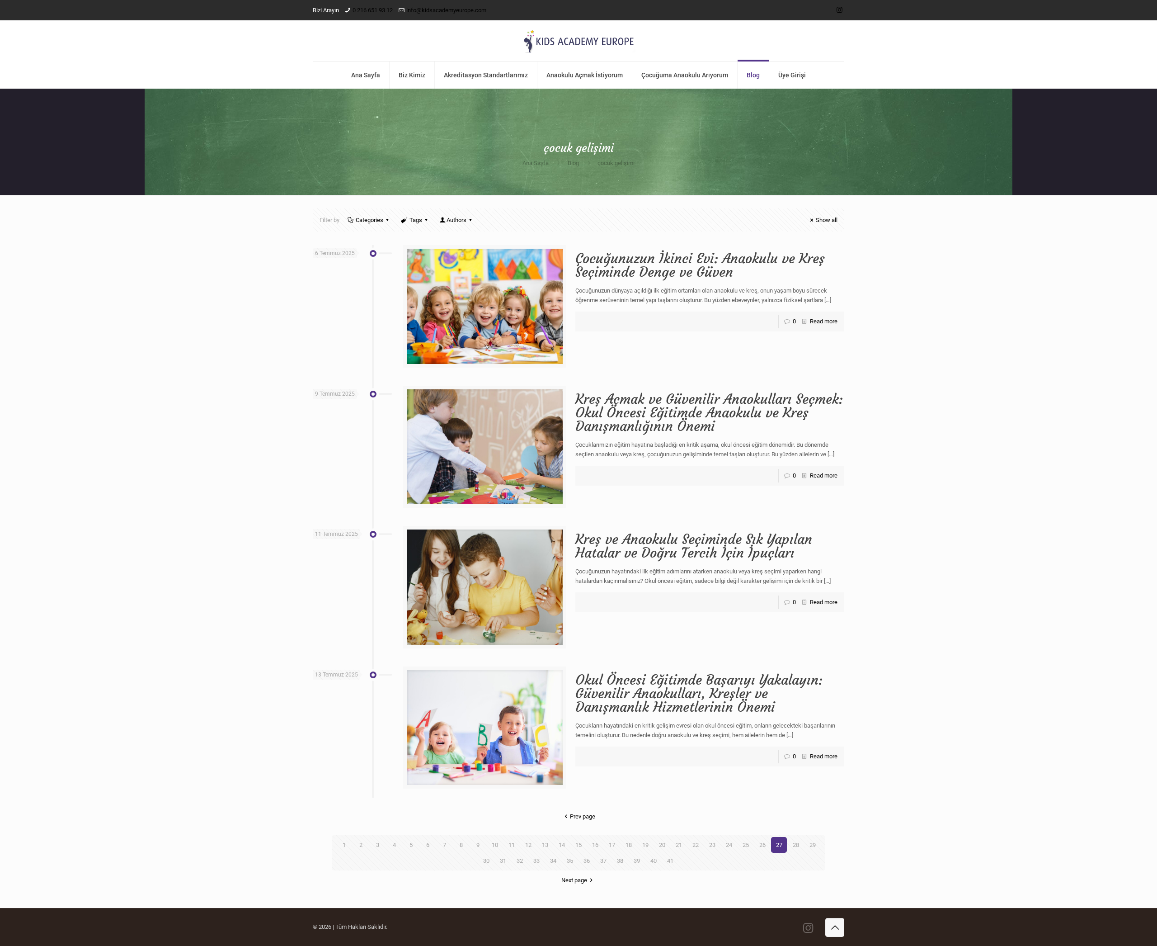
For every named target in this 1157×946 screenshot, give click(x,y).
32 (520, 860)
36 (586, 860)
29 (812, 845)
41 (670, 860)
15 (578, 845)
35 (570, 860)
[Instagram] (839, 10)
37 (603, 860)
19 (645, 845)
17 (612, 845)
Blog (573, 163)
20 (662, 845)
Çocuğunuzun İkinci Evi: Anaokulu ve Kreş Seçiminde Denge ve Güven (700, 265)
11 (511, 845)
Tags (415, 220)
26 (762, 845)
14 (562, 845)
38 (620, 860)
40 (653, 860)
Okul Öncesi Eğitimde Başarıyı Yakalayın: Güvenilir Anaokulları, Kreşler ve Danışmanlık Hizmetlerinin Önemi (699, 693)
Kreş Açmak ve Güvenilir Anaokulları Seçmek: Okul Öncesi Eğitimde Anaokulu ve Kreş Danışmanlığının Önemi (709, 413)
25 (746, 845)
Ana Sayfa (535, 163)
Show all (826, 220)
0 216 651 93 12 (373, 10)
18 (629, 845)
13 (545, 845)
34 (553, 860)
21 (679, 845)
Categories (369, 220)
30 (486, 860)
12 (528, 845)
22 (695, 845)
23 (712, 845)
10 (495, 845)
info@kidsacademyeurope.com (446, 10)
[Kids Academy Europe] (578, 40)
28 (796, 845)
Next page (574, 880)
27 (779, 845)
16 (595, 845)
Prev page (582, 816)
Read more (823, 321)
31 (503, 860)
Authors (456, 220)
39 (637, 860)
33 (536, 860)
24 (729, 845)
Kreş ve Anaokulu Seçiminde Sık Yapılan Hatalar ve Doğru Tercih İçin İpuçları (693, 546)
